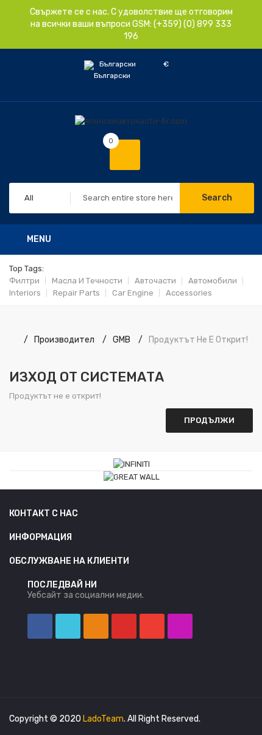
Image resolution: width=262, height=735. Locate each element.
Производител (64, 340)
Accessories (189, 292)
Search (217, 198)
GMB (121, 340)
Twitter (67, 626)
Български (118, 64)
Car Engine (133, 292)
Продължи (209, 420)
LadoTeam (103, 719)
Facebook (39, 626)
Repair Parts (76, 292)
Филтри (24, 280)
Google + (152, 626)
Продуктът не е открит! (198, 340)
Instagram (180, 626)
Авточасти (155, 280)
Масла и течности (87, 280)
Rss (95, 626)
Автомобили (212, 280)
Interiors (25, 292)
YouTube (124, 626)
